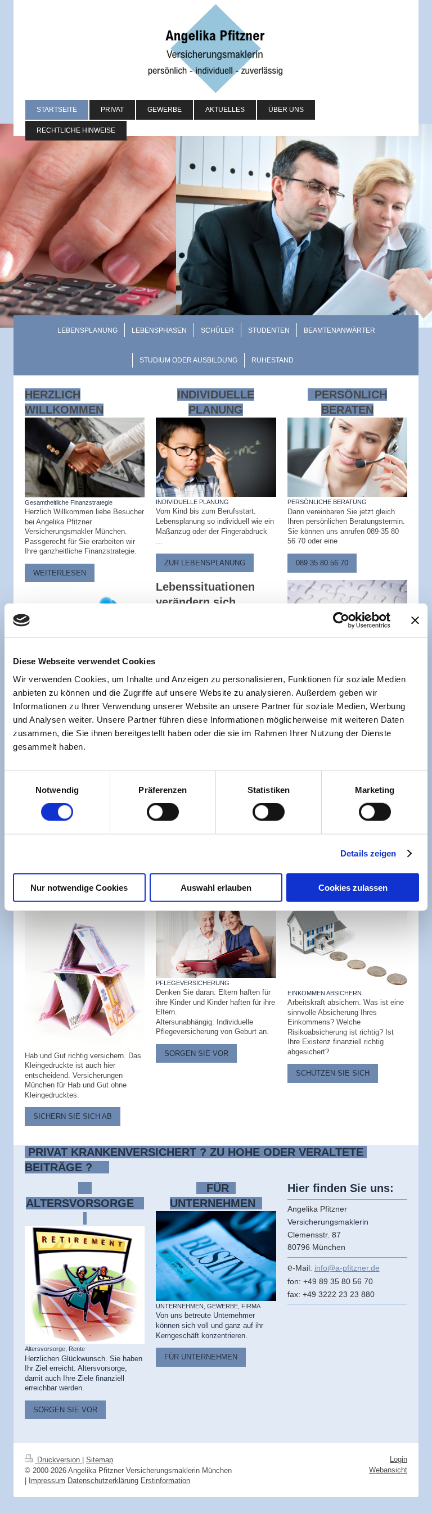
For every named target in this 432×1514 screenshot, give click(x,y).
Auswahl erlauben (216, 887)
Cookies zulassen (353, 887)
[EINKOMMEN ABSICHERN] (347, 943)
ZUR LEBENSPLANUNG (204, 563)
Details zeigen (368, 853)
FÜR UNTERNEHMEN (200, 1357)
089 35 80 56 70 (322, 563)
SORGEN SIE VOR (196, 1053)
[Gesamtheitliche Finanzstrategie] (85, 457)
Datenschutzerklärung (103, 1480)
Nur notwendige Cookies (79, 887)
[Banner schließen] (415, 620)
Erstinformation (165, 1480)
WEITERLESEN (59, 573)
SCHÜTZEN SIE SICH (333, 1073)
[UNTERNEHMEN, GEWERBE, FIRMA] (216, 1256)
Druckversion (58, 1460)
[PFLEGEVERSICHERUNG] (216, 938)
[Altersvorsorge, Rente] (85, 1285)
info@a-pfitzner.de (347, 1267)
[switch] (163, 812)
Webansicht (388, 1470)
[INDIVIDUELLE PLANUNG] (216, 457)
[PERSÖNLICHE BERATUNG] (347, 457)
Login (398, 1459)
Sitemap (99, 1460)
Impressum (47, 1480)
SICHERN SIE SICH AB (72, 1116)
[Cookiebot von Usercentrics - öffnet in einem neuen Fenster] (341, 620)
